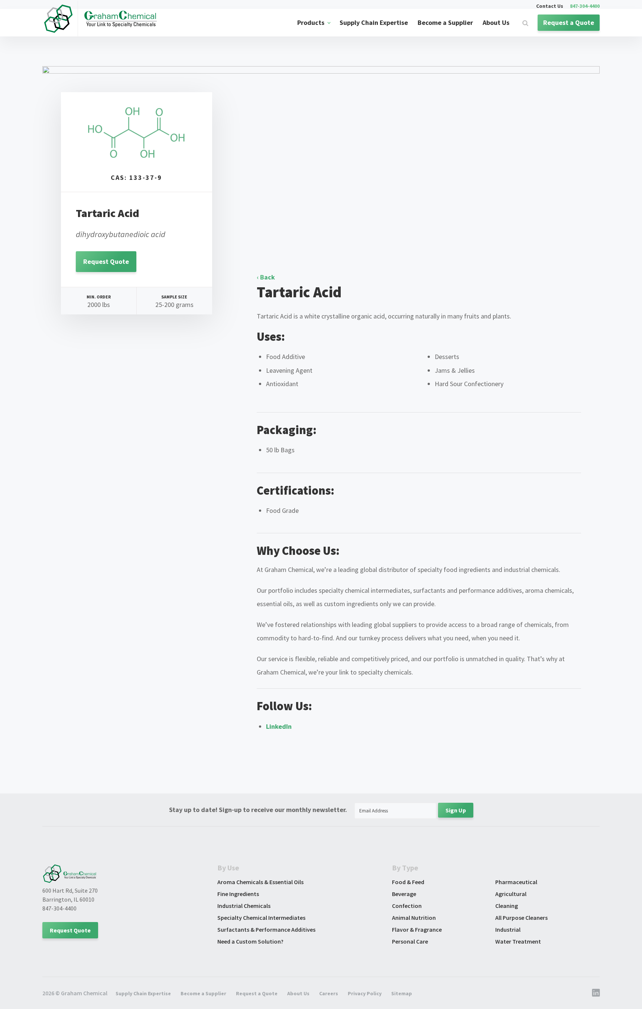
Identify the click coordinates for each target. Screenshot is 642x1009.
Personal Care (410, 941)
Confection (407, 905)
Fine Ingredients (238, 894)
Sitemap (401, 993)
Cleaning (506, 905)
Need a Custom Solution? (250, 941)
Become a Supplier (445, 22)
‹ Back (266, 277)
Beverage (404, 894)
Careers (328, 993)
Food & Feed (408, 882)
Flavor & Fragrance (417, 929)
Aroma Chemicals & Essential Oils (260, 882)
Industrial (508, 929)
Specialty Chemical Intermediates (261, 917)
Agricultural (510, 894)
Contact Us (549, 6)
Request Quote (106, 261)
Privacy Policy (365, 993)
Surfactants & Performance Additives (266, 929)
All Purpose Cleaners (521, 917)
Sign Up (455, 810)
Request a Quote (568, 22)
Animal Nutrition (414, 917)
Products (310, 22)
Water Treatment (518, 941)
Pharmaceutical (516, 882)
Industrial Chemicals (243, 905)
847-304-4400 (585, 6)
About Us (496, 22)
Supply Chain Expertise (374, 22)
